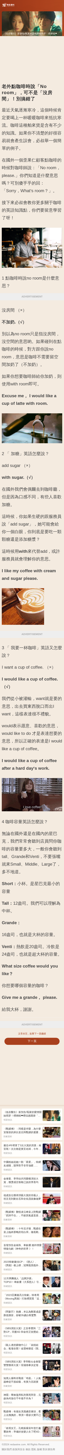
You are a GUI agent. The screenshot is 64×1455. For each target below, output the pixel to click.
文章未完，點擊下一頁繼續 (32, 1033)
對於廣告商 (49, 1449)
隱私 (33, 1449)
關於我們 (7, 1449)
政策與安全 (18, 1449)
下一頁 (32, 1041)
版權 (39, 1449)
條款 (28, 1449)
